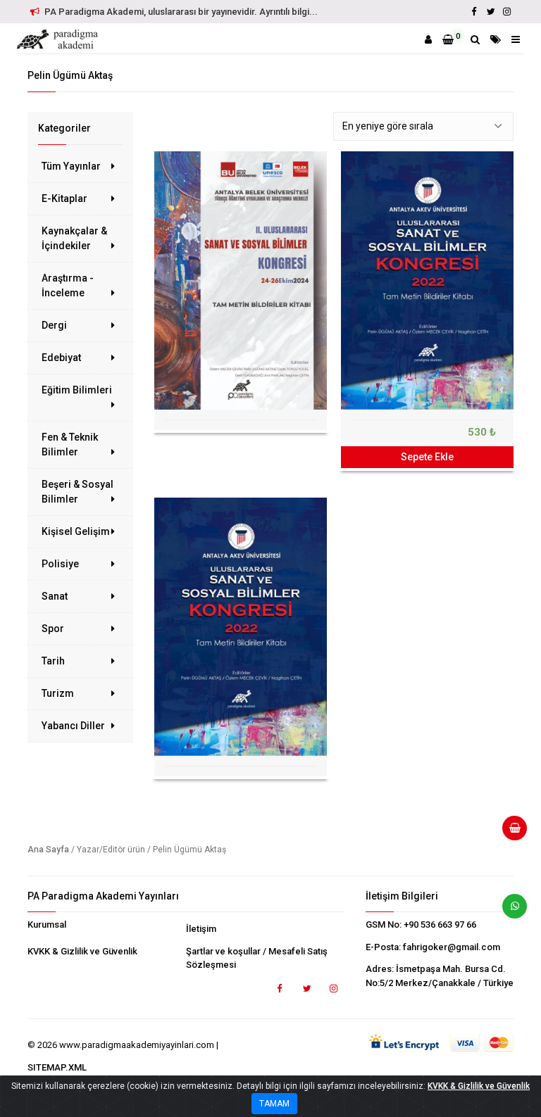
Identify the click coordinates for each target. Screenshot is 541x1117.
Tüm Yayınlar (71, 166)
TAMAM (274, 1104)
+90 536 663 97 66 (440, 924)
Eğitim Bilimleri (77, 390)
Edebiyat (61, 357)
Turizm (58, 693)
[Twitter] (490, 11)
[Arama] (475, 39)
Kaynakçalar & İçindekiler (74, 238)
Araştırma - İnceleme (68, 285)
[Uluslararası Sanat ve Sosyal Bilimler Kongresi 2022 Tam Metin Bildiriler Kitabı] (427, 280)
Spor (53, 628)
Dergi (54, 325)
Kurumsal (46, 924)
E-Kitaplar (64, 198)
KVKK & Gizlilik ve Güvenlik (82, 951)
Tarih (53, 661)
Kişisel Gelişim (76, 531)
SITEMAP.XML (57, 1067)
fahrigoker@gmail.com (451, 947)
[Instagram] (506, 11)
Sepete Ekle (427, 456)
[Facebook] (474, 11)
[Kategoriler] (495, 39)
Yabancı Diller (73, 725)
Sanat (55, 596)
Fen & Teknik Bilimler (70, 444)
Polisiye (60, 563)
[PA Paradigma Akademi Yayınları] (59, 39)
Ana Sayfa (48, 849)
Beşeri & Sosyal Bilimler (77, 492)
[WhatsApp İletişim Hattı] (509, 911)
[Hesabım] (428, 39)
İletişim (201, 928)
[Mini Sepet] (509, 833)
